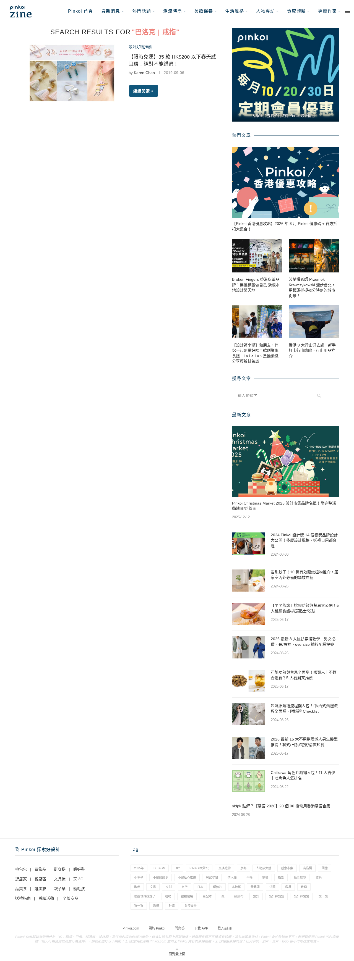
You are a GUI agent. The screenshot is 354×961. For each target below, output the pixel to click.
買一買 (138, 905)
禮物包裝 (187, 896)
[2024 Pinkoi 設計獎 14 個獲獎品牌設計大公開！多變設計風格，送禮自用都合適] (248, 543)
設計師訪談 (276, 896)
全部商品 (70, 898)
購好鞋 (79, 869)
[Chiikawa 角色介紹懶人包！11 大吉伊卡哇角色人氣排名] (248, 781)
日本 (200, 887)
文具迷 (60, 879)
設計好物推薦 (140, 46)
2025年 (139, 868)
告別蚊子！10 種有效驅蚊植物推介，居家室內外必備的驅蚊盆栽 (304, 575)
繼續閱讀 (141, 91)
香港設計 (190, 905)
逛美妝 (40, 888)
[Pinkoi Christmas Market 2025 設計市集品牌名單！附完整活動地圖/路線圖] (285, 461)
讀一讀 (323, 896)
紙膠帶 (238, 896)
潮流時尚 (172, 11)
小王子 (138, 877)
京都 (243, 868)
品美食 (21, 888)
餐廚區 (40, 879)
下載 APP (201, 928)
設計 (256, 896)
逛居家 (21, 879)
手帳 (249, 877)
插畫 (265, 877)
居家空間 (212, 877)
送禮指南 (23, 898)
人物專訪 (265, 11)
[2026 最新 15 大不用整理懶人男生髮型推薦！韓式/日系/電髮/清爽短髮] (248, 748)
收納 (319, 877)
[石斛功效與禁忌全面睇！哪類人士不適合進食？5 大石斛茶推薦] (248, 681)
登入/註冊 (225, 928)
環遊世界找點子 (144, 896)
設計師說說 (301, 896)
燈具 (288, 887)
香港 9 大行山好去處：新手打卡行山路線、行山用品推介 (312, 350)
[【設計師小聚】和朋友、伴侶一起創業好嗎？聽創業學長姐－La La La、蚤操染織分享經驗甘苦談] (257, 321)
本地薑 (236, 887)
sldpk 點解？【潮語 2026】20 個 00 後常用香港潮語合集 (281, 806)
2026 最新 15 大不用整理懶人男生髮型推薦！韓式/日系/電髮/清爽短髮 (304, 742)
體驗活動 (46, 898)
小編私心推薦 (187, 877)
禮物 (168, 896)
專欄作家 (327, 11)
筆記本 (207, 896)
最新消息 (110, 11)
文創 (169, 887)
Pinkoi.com (131, 928)
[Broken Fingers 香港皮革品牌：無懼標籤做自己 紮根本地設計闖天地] (257, 255)
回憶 (325, 868)
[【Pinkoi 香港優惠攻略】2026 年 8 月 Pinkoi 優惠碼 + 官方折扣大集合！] (285, 182)
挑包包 (21, 869)
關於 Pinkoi (157, 928)
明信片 (217, 887)
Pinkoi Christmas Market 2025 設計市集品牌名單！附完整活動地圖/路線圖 (284, 506)
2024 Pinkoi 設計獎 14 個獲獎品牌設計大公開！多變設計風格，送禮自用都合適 (304, 540)
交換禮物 (224, 868)
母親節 (255, 887)
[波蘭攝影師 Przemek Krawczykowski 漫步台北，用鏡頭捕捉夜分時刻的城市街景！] (314, 255)
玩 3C (78, 879)
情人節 (232, 877)
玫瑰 (304, 887)
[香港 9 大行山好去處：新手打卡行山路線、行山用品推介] (314, 321)
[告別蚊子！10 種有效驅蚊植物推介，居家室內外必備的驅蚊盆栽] (248, 580)
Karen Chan (144, 72)
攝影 (281, 877)
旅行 (184, 887)
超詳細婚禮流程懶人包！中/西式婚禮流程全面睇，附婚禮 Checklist (304, 708)
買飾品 (40, 869)
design (159, 868)
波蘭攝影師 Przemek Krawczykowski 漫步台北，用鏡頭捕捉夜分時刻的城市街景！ (312, 287)
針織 (172, 905)
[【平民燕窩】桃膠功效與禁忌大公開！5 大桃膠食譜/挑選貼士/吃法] (248, 614)
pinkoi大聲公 (199, 868)
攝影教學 (300, 877)
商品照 (307, 868)
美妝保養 (203, 11)
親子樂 (60, 888)
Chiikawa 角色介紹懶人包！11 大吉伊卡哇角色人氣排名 (303, 775)
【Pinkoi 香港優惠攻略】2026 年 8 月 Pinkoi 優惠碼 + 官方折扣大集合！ (284, 226)
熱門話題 (141, 11)
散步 (137, 887)
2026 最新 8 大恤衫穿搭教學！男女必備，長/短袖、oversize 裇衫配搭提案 (303, 642)
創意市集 (287, 868)
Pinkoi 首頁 (80, 11)
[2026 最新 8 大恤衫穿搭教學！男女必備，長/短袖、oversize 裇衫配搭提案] (248, 647)
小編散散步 (160, 877)
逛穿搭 (60, 869)
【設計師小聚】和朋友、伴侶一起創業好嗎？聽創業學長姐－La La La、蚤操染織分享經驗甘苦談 (255, 353)
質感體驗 (296, 11)
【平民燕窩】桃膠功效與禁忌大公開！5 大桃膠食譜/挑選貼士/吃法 (305, 608)
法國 (272, 887)
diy (177, 868)
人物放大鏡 (263, 868)
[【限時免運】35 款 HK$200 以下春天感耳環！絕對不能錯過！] (72, 73)
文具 (153, 887)
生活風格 (234, 11)
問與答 (180, 928)
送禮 (156, 905)
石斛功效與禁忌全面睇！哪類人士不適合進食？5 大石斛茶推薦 (304, 675)
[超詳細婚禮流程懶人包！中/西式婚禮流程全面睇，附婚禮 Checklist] (248, 714)
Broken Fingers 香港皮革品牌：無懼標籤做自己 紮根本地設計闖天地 (256, 284)
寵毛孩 (79, 888)
